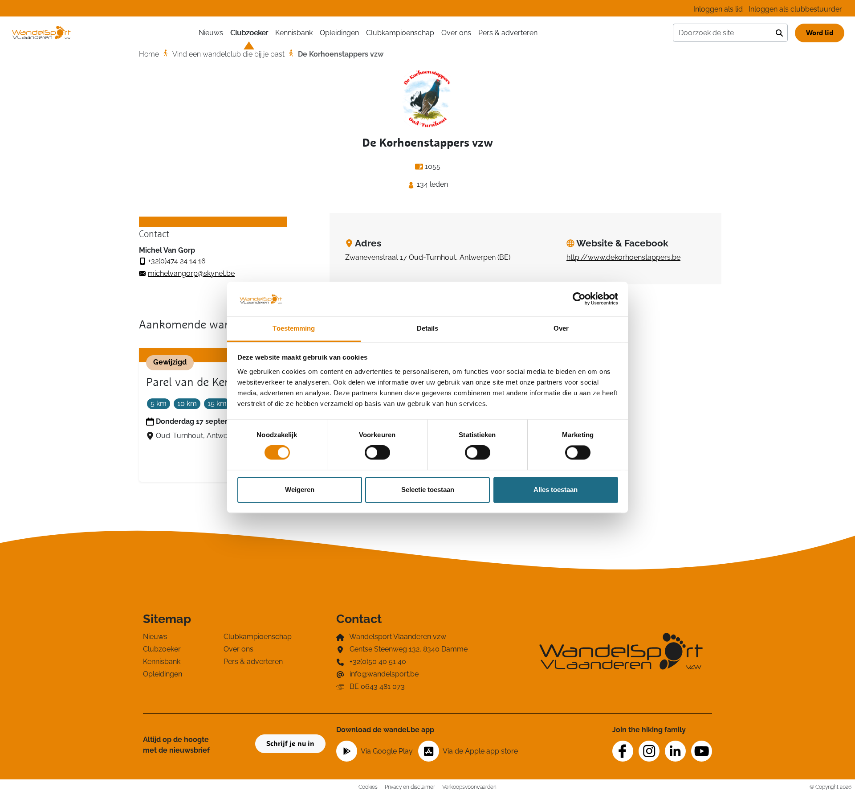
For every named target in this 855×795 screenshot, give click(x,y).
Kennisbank (294, 33)
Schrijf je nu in (290, 743)
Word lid (819, 33)
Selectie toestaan (427, 489)
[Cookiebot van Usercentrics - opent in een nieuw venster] (579, 299)
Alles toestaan (555, 489)
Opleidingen (339, 33)
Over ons (456, 33)
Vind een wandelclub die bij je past (228, 54)
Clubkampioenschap (400, 33)
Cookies (368, 786)
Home (149, 54)
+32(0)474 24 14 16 (177, 261)
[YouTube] (701, 751)
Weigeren (299, 489)
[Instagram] (649, 751)
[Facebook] (622, 751)
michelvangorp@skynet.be (191, 273)
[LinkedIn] (675, 751)
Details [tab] (428, 328)
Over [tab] (561, 328)
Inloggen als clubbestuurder (795, 9)
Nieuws (211, 33)
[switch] (377, 453)
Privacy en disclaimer (410, 786)
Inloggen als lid (718, 9)
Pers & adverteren (507, 33)
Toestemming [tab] (294, 328)
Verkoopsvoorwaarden (469, 786)
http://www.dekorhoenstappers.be (623, 257)
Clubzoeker (249, 33)
